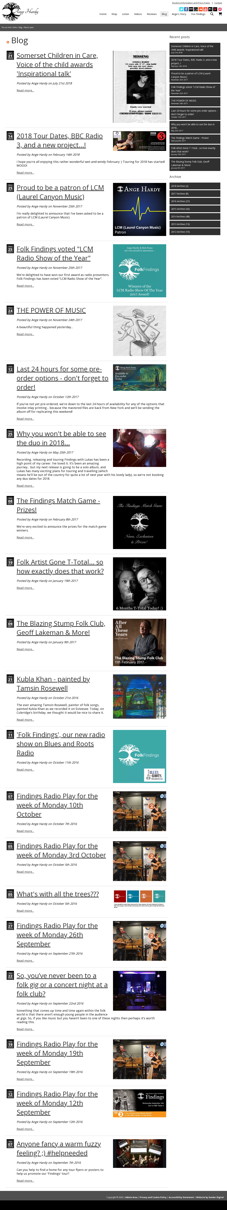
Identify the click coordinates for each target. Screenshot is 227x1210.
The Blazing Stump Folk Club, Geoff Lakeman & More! (61, 628)
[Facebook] (186, 9)
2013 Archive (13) (180, 224)
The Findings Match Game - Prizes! (190, 139)
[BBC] (191, 9)
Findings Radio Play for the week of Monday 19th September (57, 1053)
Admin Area (131, 1197)
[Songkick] (220, 9)
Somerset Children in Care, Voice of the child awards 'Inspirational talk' (57, 64)
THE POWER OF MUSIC (51, 310)
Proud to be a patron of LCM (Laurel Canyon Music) (60, 192)
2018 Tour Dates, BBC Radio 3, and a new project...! (60, 140)
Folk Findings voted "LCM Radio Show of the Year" (55, 253)
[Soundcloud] (201, 9)
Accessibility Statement (181, 1197)
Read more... (25, 90)
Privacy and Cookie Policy (153, 1197)
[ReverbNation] (215, 9)
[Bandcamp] (210, 9)
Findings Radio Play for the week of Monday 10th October (57, 805)
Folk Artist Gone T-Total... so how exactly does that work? (60, 566)
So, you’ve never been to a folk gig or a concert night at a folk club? (62, 984)
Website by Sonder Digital (210, 1197)
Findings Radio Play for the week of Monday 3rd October (61, 850)
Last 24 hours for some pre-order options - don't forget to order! (63, 378)
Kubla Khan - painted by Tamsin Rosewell (53, 683)
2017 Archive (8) (179, 193)
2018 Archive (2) (179, 186)
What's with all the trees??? (58, 893)
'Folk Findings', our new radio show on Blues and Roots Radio (61, 743)
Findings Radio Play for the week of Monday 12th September (57, 1103)
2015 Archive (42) (180, 208)
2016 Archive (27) (180, 201)
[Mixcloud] (196, 9)
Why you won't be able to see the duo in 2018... (61, 438)
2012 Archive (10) (180, 231)
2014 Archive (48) (180, 216)
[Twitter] (181, 9)
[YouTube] (205, 9)
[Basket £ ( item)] (220, 14)
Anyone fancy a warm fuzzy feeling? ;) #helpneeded (59, 1148)
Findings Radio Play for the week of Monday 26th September (57, 934)
